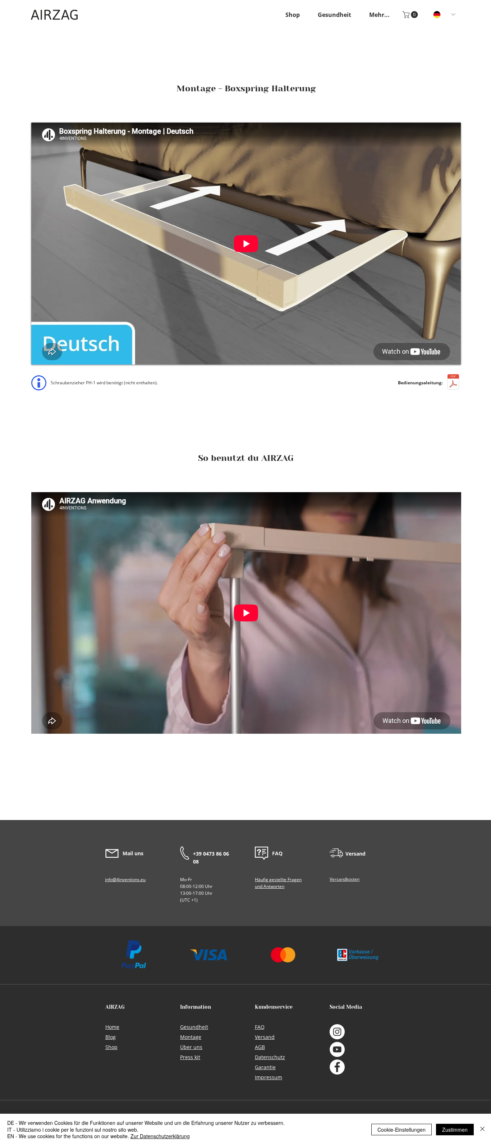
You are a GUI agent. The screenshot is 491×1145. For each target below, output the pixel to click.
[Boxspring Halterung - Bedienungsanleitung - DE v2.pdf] (453, 383)
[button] (379, 14)
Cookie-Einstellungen (401, 1129)
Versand (355, 853)
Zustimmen (455, 1129)
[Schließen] (482, 1129)
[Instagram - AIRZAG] (337, 1031)
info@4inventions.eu (125, 879)
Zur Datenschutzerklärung (160, 1136)
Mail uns (133, 853)
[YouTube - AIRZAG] (337, 1049)
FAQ (277, 853)
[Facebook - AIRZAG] (337, 1067)
